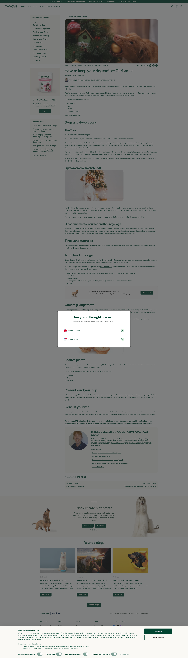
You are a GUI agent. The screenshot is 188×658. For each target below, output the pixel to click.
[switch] (59, 654)
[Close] (126, 315)
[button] (94, 330)
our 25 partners (29, 633)
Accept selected (158, 637)
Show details (124, 654)
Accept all (158, 631)
